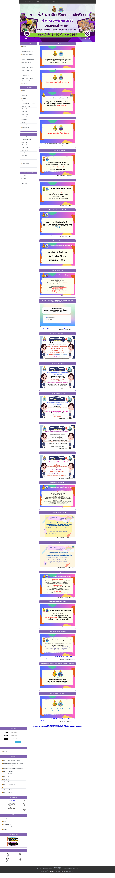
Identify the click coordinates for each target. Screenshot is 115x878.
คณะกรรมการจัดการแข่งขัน (27, 51)
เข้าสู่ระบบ (18, 741)
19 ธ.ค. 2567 (23, 178)
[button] (25, 23)
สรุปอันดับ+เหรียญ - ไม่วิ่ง (8, 781)
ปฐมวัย (23, 90)
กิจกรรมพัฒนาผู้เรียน (26, 127)
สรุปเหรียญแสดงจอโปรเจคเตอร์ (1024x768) (11, 760)
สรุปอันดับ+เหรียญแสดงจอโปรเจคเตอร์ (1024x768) (13, 763)
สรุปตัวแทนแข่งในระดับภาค (27, 78)
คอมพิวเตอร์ (24, 119)
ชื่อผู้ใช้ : (6, 732)
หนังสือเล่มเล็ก (25, 150)
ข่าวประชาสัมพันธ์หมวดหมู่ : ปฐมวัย (57, 270)
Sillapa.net (52, 871)
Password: (6, 735)
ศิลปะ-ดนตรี (24, 111)
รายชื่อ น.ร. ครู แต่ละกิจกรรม (27, 48)
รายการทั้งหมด (25, 183)
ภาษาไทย (24, 92)
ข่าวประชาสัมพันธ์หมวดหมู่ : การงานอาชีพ (57, 512)
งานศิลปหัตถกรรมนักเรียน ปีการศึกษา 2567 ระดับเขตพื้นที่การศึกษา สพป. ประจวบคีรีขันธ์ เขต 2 (40, 1)
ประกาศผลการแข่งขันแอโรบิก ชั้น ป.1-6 (57, 118)
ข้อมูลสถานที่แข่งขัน (26, 80)
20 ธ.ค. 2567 (23, 180)
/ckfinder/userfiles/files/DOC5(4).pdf (47, 235)
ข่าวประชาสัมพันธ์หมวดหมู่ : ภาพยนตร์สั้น (58, 631)
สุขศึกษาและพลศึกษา (26, 106)
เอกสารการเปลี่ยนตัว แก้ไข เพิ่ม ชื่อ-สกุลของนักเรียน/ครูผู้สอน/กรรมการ (57, 209)
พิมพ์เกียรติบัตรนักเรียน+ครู (27, 67)
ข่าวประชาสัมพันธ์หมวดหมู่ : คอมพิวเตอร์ (57, 333)
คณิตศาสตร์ (24, 95)
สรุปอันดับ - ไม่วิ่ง (6, 779)
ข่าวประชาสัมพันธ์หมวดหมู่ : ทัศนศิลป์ (57, 482)
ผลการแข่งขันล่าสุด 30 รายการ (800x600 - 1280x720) (13, 768)
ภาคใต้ (4, 821)
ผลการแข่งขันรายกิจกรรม (27, 70)
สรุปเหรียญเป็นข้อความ (7, 792)
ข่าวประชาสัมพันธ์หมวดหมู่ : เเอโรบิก (57, 150)
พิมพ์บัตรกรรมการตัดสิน (27, 57)
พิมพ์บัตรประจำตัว (25, 64)
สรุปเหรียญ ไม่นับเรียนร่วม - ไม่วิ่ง (9, 784)
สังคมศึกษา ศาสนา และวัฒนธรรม (28, 103)
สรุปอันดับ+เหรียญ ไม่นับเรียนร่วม (9, 773)
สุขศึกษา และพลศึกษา (26, 139)
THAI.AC (72, 871)
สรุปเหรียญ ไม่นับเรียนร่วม (8, 771)
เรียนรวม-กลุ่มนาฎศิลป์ (26, 166)
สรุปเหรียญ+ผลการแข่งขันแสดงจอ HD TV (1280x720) (13, 765)
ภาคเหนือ (5, 829)
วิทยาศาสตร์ (24, 98)
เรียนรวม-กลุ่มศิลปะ (26, 160)
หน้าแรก (24, 46)
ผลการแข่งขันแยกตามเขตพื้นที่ (28, 72)
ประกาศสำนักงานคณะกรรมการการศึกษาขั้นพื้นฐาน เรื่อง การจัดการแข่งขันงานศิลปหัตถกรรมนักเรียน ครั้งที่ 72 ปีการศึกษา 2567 (57, 726)
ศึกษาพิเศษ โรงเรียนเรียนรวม (27, 130)
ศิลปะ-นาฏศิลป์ (25, 114)
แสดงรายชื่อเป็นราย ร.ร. (27, 62)
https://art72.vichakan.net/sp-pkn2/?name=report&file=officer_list (57, 69)
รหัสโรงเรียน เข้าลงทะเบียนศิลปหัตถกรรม (57, 693)
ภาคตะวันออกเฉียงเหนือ (7, 826)
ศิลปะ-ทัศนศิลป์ (25, 108)
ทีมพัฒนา (63, 871)
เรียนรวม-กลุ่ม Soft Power (27, 168)
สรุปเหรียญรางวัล (25, 75)
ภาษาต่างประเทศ (25, 124)
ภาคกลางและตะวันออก (7, 824)
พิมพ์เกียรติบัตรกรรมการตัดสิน (28, 59)
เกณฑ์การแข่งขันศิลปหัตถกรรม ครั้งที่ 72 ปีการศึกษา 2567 (57, 725)
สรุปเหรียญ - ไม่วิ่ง (6, 776)
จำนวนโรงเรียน (12, 800)
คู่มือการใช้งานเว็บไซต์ (26, 83)
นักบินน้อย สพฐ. (25, 100)
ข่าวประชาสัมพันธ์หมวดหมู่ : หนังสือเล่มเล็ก (57, 240)
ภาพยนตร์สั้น (24, 136)
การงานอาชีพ (24, 116)
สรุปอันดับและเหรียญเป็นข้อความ (9, 789)
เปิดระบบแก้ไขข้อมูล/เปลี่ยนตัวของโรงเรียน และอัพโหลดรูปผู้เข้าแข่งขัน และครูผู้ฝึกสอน (57, 663)
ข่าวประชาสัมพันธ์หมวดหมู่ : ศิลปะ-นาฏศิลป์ (57, 601)
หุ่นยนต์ (23, 122)
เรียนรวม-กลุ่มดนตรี (26, 163)
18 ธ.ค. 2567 (23, 175)
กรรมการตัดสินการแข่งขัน (27, 54)
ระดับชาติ (5, 818)
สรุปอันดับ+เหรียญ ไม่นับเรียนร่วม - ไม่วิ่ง (11, 787)
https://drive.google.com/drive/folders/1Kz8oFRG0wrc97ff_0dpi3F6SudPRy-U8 (57, 328)
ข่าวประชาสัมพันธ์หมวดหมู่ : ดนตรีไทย (57, 180)
